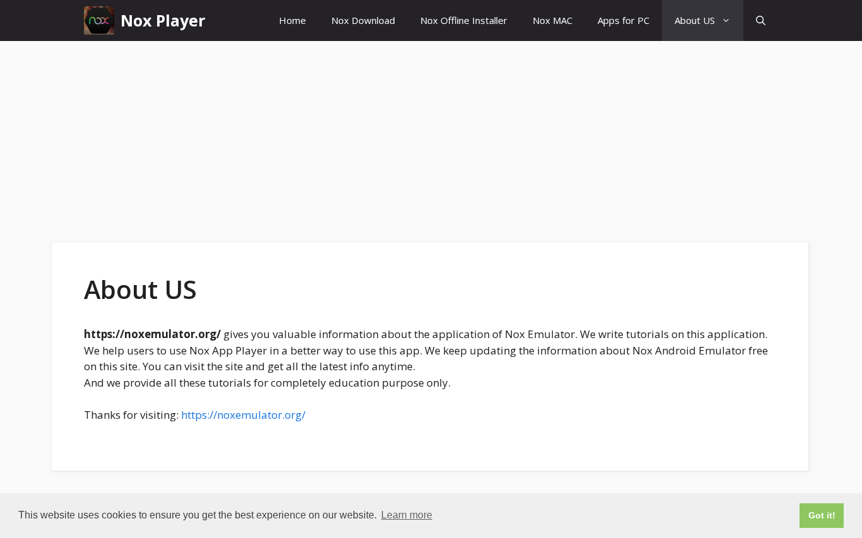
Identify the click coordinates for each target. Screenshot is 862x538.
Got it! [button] (821, 515)
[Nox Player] (99, 20)
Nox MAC (552, 20)
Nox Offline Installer (463, 20)
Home (292, 20)
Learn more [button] (406, 515)
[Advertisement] (431, 135)
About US (695, 20)
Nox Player (163, 20)
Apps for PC (623, 20)
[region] (164, 446)
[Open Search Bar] (760, 20)
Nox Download (363, 20)
